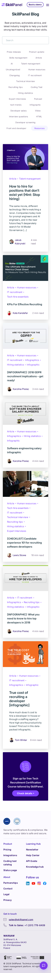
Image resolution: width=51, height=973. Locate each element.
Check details (24, 793)
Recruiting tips (15, 87)
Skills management (18, 57)
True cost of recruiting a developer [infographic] (19, 699)
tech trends (15, 105)
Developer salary (18, 110)
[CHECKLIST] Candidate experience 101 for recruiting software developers (24, 542)
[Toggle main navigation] (47, 4)
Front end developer (16, 128)
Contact (7, 888)
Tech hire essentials (17, 296)
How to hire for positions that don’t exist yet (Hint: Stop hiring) (24, 192)
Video (38, 110)
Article (39, 57)
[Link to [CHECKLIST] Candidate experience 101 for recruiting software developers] (25, 484)
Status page (10, 870)
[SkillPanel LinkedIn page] (27, 883)
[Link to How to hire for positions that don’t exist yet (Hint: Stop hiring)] (25, 157)
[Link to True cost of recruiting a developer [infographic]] (25, 654)
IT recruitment (35, 75)
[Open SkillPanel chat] (44, 966)
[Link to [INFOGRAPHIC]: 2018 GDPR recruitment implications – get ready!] (25, 336)
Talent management (30, 63)
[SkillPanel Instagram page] (39, 883)
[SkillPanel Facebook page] (44, 883)
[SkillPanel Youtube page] (33, 883)
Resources (39, 128)
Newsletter (32, 849)
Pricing (7, 849)
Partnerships (10, 882)
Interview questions (18, 116)
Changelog (14, 75)
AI (12, 63)
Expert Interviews (17, 99)
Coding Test (36, 87)
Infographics (32, 360)
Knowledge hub (35, 866)
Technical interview (25, 81)
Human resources (36, 69)
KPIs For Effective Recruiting (24, 304)
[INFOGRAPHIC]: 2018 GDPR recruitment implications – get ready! (25, 376)
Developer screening (25, 122)
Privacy (7, 900)
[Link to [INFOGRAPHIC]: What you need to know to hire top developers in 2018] (25, 578)
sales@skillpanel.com (21, 919)
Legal (6, 894)
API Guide (31, 861)
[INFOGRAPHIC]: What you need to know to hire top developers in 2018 (23, 618)
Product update (36, 52)
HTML (39, 116)
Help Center (33, 855)
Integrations (10, 855)
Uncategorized (13, 69)
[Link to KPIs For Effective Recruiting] (25, 268)
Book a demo (35, 4)
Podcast (38, 99)
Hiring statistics (25, 93)
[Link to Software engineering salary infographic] (25, 412)
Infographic (35, 105)
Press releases (14, 52)
